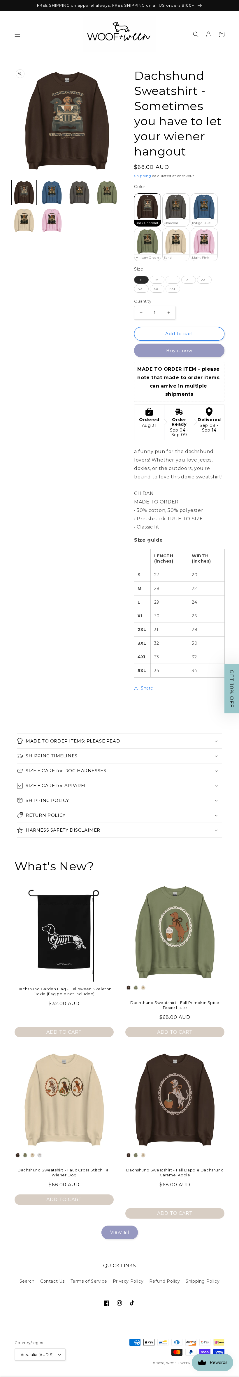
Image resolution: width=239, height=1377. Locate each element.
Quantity (142, 301)
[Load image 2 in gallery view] (51, 192)
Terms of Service (89, 1281)
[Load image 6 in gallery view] (51, 220)
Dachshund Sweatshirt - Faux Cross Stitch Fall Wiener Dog (64, 1172)
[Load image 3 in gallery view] (79, 192)
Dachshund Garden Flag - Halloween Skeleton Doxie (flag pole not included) (64, 991)
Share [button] (147, 688)
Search (27, 1281)
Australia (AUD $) (37, 1354)
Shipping (142, 176)
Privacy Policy (128, 1281)
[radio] (147, 210)
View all (119, 1232)
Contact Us (52, 1281)
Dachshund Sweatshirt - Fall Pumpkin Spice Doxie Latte (174, 1005)
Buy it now (179, 350)
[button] (17, 34)
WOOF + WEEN (178, 1363)
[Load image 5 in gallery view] (24, 220)
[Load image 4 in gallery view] (107, 192)
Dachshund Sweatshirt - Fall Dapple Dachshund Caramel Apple (175, 1172)
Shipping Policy (202, 1281)
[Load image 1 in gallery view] (24, 192)
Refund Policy (164, 1281)
